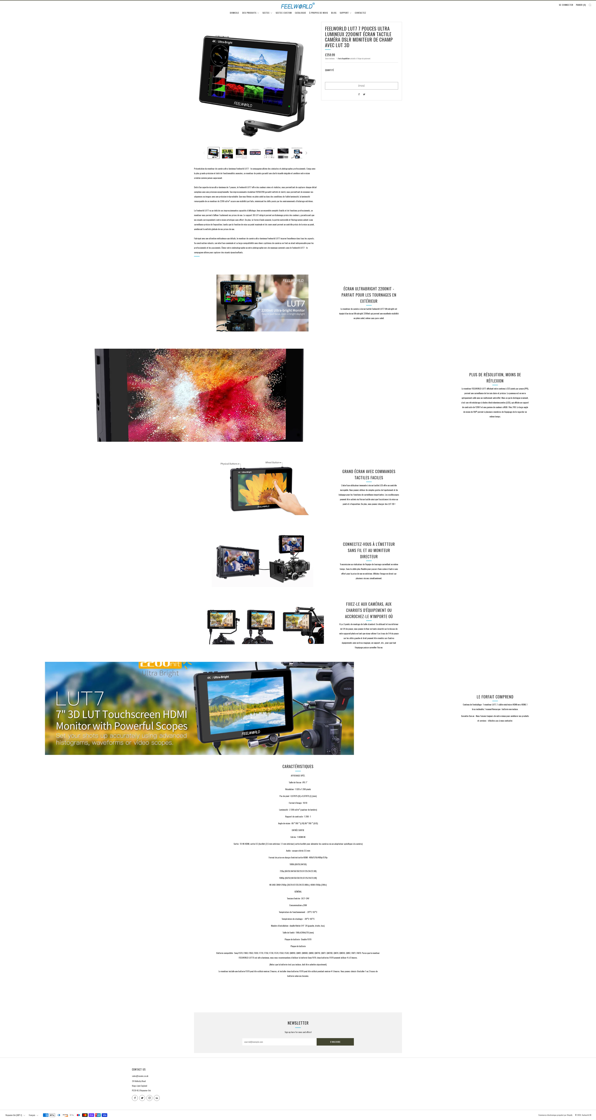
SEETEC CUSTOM (284, 12)
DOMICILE (234, 12)
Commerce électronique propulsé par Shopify (555, 1115)
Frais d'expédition (343, 58)
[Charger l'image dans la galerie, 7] (297, 153)
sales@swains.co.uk (140, 1076)
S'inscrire (335, 1041)
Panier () (581, 4)
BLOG (333, 12)
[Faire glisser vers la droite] (306, 153)
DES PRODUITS (249, 12)
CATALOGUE (300, 12)
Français (32, 1115)
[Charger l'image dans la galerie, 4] (255, 153)
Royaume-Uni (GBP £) (14, 1115)
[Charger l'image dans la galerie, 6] (283, 153)
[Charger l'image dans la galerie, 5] (269, 153)
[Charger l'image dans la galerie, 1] (213, 153)
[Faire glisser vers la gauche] (204, 153)
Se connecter (566, 4)
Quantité (329, 70)
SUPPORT (344, 12)
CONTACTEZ (360, 12)
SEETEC (266, 12)
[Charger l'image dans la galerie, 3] (241, 153)
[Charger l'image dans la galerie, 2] (227, 153)
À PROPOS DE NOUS (318, 12)
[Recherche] (590, 5)
